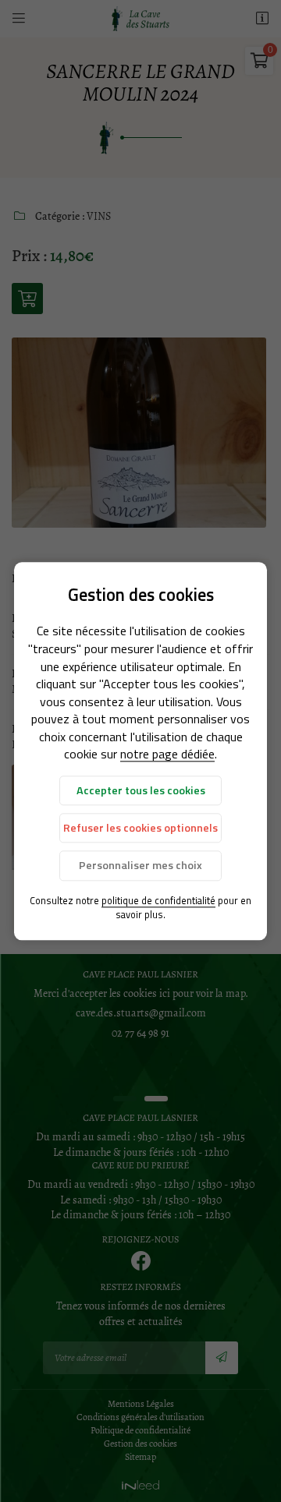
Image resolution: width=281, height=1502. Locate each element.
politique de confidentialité (158, 900)
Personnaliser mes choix (140, 866)
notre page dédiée (167, 754)
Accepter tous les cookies (140, 790)
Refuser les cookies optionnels (140, 827)
